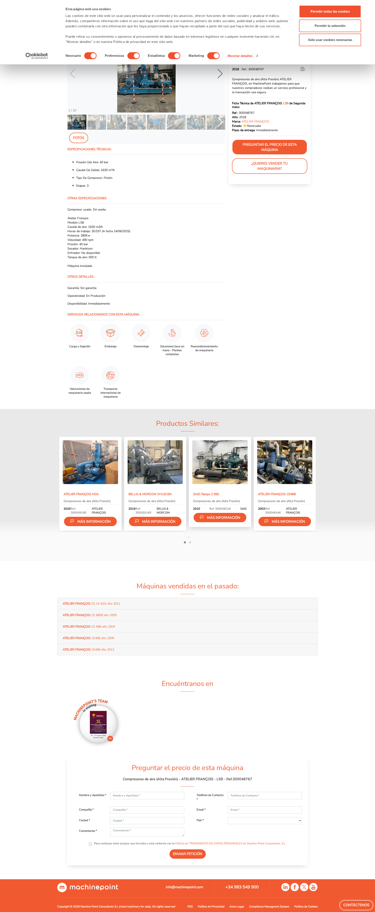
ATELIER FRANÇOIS (255, 121)
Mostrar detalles (240, 56)
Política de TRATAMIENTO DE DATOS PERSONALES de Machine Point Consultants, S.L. (230, 843)
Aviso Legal (237, 907)
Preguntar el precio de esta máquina (270, 147)
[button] (220, 73)
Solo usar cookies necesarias (330, 40)
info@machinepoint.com (184, 887)
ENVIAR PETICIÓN (187, 854)
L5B (285, 103)
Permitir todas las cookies (330, 11)
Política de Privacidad (211, 907)
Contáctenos (356, 905)
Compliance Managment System (269, 907)
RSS (190, 907)
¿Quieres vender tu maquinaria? (270, 166)
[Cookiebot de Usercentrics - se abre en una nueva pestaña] (37, 56)
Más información (94, 521)
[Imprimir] (303, 69)
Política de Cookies (306, 907)
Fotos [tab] (78, 137)
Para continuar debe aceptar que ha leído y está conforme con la (189, 843)
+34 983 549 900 (242, 887)
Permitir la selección (330, 26)
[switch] (133, 55)
